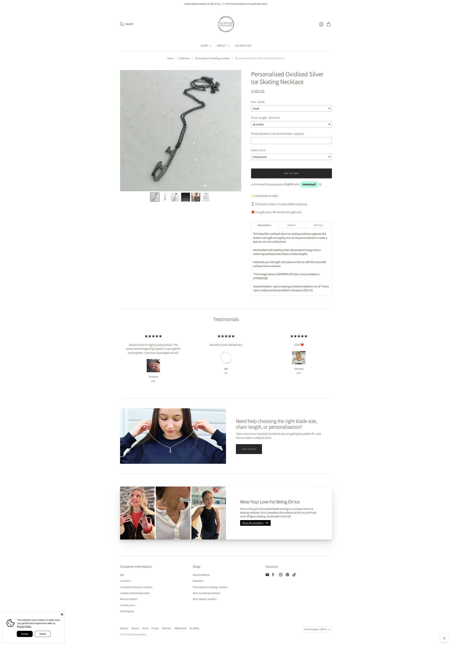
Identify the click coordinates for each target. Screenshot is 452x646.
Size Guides (249, 449)
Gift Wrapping (127, 611)
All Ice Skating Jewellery (205, 599)
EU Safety (194, 628)
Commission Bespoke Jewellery (136, 587)
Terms (145, 628)
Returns (135, 628)
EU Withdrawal (210, 628)
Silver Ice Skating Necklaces (206, 593)
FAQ (122, 574)
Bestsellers (198, 580)
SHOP (204, 46)
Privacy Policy (24, 626)
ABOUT (221, 46)
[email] (267, 575)
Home (171, 58)
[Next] (236, 131)
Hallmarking (180, 628)
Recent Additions (201, 574)
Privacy (155, 628)
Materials (166, 628)
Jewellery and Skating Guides (135, 593)
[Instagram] (280, 575)
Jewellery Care (127, 605)
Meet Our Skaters (128, 599)
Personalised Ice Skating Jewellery (212, 58)
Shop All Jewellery (252, 523)
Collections (184, 58)
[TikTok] (294, 575)
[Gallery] (180, 136)
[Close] (62, 614)
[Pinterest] (287, 575)
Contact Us (125, 580)
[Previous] (125, 131)
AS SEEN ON (243, 46)
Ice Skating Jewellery (136, 634)
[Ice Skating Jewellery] (226, 24)
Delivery (124, 628)
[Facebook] (273, 575)
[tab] (264, 225)
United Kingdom (315, 629)
